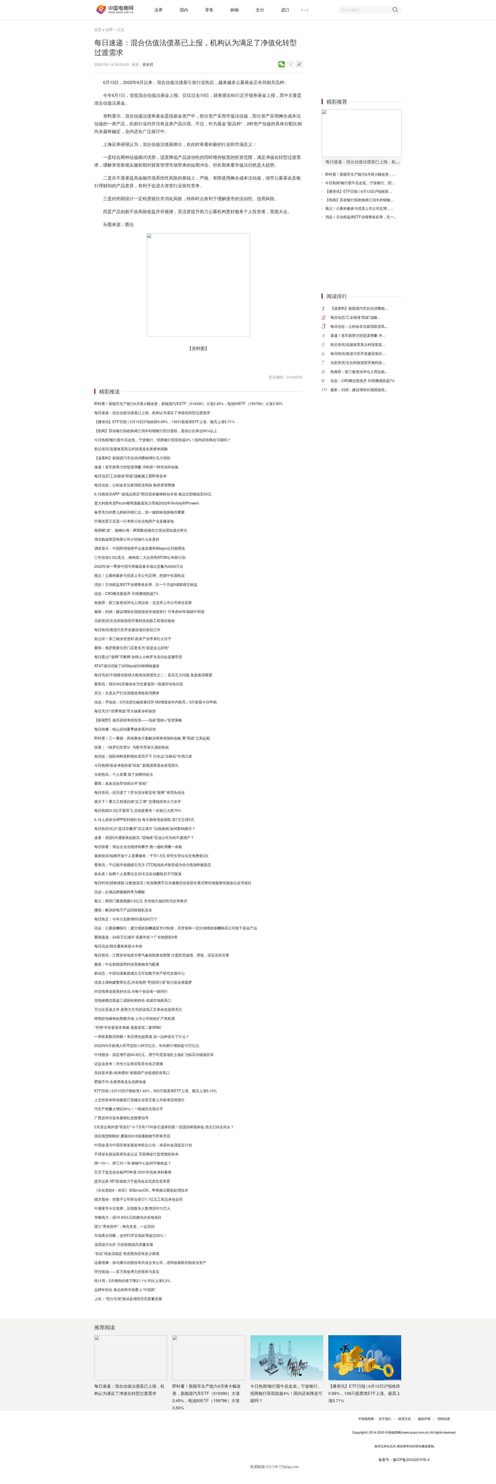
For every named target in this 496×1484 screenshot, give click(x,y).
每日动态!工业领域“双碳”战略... (355, 317)
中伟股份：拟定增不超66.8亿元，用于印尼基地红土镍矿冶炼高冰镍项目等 (154, 1054)
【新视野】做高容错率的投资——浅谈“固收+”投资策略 (138, 719)
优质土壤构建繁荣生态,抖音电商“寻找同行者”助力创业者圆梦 (143, 982)
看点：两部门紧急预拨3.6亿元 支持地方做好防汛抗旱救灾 (140, 900)
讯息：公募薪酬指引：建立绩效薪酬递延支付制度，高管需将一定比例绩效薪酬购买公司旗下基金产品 (175, 927)
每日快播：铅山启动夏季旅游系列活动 (125, 729)
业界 (158, 10)
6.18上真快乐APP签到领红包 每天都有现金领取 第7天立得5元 (144, 819)
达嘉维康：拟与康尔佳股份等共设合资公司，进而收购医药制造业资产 (150, 1262)
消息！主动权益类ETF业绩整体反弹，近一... (361, 216)
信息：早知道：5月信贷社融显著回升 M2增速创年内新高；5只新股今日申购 (155, 701)
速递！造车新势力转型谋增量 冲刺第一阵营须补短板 (136, 466)
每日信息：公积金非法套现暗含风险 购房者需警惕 (134, 484)
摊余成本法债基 (154, 361)
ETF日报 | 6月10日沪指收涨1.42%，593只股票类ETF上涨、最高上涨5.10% (155, 1090)
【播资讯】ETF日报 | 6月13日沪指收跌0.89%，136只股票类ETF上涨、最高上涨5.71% (164, 421)
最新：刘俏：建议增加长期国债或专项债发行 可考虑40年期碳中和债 (149, 611)
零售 (209, 10)
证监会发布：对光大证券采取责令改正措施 (128, 1063)
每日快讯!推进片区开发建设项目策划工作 (127, 629)
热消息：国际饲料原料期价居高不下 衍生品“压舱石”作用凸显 (143, 756)
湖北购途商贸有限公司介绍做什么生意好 (126, 539)
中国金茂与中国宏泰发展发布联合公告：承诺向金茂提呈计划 (143, 1144)
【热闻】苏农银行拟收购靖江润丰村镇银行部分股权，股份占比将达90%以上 (155, 430)
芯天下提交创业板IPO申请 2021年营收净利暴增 (132, 1172)
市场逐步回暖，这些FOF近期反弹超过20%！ (130, 1235)
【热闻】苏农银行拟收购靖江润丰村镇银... (359, 199)
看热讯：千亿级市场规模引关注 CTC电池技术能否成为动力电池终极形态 (152, 864)
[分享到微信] (281, 64)
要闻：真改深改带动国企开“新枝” (121, 783)
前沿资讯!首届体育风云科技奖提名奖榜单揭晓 (131, 448)
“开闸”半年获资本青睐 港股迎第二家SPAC (127, 1027)
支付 (260, 10)
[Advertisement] (360, 59)
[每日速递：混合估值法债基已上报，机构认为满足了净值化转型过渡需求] (362, 133)
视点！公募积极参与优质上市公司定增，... (359, 208)
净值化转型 (134, 361)
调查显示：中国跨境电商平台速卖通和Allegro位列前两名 (139, 548)
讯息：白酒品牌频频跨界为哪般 (119, 891)
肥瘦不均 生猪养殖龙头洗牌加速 (120, 1081)
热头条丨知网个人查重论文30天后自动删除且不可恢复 (138, 873)
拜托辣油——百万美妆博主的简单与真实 (126, 1271)
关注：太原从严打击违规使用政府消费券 (126, 692)
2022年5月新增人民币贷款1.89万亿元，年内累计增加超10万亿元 (146, 1045)
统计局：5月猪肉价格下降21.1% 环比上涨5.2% (132, 1280)
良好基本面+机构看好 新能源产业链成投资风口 (132, 1072)
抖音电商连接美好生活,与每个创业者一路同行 (131, 991)
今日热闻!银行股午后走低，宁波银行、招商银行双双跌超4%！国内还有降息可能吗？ (162, 439)
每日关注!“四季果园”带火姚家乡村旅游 (125, 710)
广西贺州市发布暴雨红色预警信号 (121, 1117)
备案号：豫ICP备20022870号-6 (404, 1459)
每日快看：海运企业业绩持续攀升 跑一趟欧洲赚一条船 (138, 846)
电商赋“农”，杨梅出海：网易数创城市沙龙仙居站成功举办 (140, 530)
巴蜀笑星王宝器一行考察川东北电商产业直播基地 (134, 521)
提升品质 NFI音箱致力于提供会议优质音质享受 (132, 1181)
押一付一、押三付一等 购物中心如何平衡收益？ (132, 1163)
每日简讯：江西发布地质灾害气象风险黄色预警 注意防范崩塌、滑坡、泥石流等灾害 (161, 955)
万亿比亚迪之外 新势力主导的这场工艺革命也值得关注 (138, 1009)
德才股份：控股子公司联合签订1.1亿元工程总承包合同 (138, 1199)
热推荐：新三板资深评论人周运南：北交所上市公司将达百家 (143, 602)
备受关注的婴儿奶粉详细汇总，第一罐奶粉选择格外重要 (139, 512)
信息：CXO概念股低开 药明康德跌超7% (126, 593)
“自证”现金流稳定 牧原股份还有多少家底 (126, 1253)
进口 (285, 10)
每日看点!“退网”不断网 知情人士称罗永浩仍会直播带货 (138, 656)
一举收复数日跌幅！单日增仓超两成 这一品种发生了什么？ (141, 1036)
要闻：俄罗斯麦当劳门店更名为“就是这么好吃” (131, 647)
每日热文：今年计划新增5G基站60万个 (126, 918)
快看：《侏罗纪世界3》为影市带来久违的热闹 (131, 747)
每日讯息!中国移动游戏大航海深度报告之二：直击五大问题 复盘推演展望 (153, 674)
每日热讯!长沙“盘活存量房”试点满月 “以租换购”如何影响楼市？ (145, 828)
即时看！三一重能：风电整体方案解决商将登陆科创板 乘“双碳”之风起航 (152, 738)
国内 (184, 10)
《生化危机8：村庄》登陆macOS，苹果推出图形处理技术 (141, 1190)
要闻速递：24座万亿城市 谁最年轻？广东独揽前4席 (135, 936)
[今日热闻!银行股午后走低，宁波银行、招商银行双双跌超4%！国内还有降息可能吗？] (286, 1357)
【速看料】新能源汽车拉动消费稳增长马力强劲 (132, 457)
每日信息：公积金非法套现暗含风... (359, 326)
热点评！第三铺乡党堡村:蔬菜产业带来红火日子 (132, 638)
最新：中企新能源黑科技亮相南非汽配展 (126, 964)
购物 (234, 10)
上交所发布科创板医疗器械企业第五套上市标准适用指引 (139, 1099)
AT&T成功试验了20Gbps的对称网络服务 (127, 665)
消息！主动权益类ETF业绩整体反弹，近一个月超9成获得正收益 (145, 584)
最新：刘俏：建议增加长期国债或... (359, 389)
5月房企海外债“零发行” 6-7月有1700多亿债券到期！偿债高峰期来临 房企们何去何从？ (164, 1126)
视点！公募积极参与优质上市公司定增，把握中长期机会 (139, 575)
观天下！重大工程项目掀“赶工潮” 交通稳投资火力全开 (137, 801)
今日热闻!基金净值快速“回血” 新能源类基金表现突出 (136, 765)
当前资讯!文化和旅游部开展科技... (357, 362)
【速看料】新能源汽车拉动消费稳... (359, 308)
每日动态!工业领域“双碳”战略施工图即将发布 (130, 475)
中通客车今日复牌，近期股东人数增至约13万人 (132, 1208)
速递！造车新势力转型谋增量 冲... (357, 335)
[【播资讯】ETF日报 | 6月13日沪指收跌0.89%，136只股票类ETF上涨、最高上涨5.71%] (364, 1357)
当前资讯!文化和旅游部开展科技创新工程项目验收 (134, 620)
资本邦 (147, 64)
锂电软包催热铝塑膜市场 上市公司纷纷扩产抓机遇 (134, 1018)
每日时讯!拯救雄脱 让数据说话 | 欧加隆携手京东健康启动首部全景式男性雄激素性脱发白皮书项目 (172, 882)
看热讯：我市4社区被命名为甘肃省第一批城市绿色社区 (138, 683)
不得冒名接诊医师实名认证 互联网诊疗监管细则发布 (136, 1153)
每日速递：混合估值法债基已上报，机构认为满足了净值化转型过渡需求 (152, 412)
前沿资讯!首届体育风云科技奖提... (357, 344)
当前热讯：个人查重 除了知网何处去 (123, 774)
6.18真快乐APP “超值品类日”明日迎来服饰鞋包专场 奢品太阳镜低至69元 (152, 493)
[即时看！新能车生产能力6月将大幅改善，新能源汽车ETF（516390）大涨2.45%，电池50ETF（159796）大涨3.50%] (208, 1357)
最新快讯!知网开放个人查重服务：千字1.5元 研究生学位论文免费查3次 (151, 855)
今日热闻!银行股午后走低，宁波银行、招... (359, 182)
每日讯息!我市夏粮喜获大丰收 (118, 946)
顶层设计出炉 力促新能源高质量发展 (123, 1244)
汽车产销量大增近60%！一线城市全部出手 (128, 1108)
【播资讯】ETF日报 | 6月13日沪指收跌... (358, 191)
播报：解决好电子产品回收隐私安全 (123, 909)
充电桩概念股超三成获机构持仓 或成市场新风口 (132, 1000)
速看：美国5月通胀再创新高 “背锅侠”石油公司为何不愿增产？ (144, 837)
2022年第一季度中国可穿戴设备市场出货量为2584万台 (138, 566)
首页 (98, 29)
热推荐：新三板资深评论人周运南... (359, 371)
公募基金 (120, 361)
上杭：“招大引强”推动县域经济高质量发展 (128, 1298)
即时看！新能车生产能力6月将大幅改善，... (360, 174)
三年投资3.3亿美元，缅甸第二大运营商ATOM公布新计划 (139, 557)
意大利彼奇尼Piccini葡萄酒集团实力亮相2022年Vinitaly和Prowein (146, 503)
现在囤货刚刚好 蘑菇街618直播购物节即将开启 (132, 1135)
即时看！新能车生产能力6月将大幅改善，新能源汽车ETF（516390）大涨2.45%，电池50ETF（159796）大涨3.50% (188, 403)
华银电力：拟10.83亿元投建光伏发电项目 (127, 1217)
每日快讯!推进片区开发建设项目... (357, 353)
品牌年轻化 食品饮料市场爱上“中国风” (125, 1289)
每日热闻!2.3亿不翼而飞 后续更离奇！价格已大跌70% (137, 810)
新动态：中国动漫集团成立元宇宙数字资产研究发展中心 (139, 973)
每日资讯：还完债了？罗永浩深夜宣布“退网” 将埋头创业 (139, 792)
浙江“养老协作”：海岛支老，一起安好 (124, 1226)
